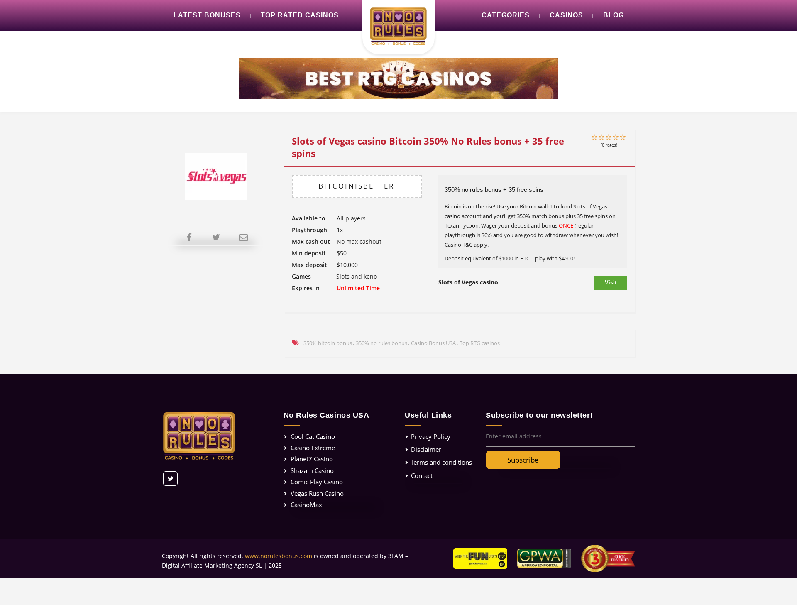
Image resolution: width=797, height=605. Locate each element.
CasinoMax (306, 504)
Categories (506, 15)
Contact (422, 475)
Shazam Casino (312, 470)
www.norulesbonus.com (278, 556)
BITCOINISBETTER (356, 186)
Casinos (566, 15)
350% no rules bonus (381, 343)
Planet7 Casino (312, 459)
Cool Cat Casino (313, 436)
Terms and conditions (441, 462)
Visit (610, 282)
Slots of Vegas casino (468, 282)
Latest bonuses (207, 15)
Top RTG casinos (480, 343)
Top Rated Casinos (300, 15)
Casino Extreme (313, 447)
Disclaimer (426, 449)
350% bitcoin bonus (327, 343)
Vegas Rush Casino (317, 493)
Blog (613, 15)
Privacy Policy (430, 436)
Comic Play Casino (317, 482)
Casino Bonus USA (433, 343)
